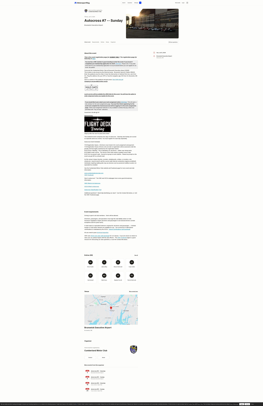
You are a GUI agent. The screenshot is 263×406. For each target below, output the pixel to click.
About (103, 357)
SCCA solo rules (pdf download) (100, 236)
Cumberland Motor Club (94, 11)
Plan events (177, 2)
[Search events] (140, 3)
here (93, 58)
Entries (102, 42)
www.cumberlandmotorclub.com (93, 173)
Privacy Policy (200, 404)
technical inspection (102, 232)
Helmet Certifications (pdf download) (119, 229)
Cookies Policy (191, 404)
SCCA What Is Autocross (91, 186)
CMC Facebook (88, 175)
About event (87, 42)
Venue (107, 42)
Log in (183, 2)
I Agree (241, 404)
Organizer (113, 42)
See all (136, 255)
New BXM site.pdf (117, 79)
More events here (133, 291)
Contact (90, 357)
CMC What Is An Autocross (92, 183)
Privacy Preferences (234, 404)
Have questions (174, 42)
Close (252, 404)
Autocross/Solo (92, 10)
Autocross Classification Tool (92, 189)
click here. (124, 102)
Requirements (95, 42)
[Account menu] (187, 3)
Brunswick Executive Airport (93, 25)
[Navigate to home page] (82, 2)
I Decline (247, 404)
